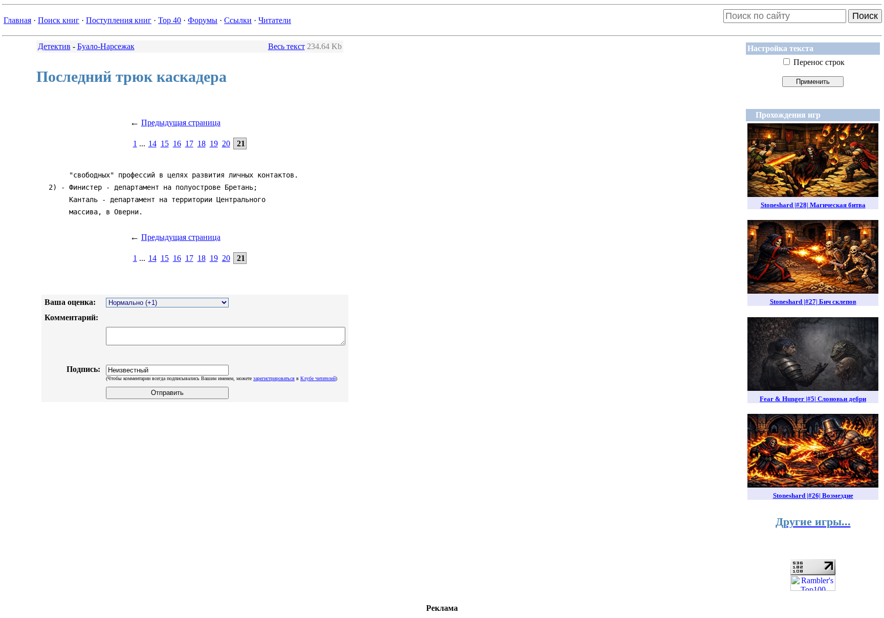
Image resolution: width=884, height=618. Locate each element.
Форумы (202, 20)
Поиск (865, 16)
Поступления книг (118, 20)
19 (214, 143)
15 (165, 143)
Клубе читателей (318, 378)
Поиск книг (58, 20)
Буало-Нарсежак (106, 46)
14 (152, 143)
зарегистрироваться (274, 378)
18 (201, 143)
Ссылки (238, 20)
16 (177, 143)
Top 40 (169, 20)
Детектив (54, 46)
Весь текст (286, 46)
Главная (17, 20)
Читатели (274, 20)
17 (189, 143)
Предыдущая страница (180, 122)
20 (226, 143)
